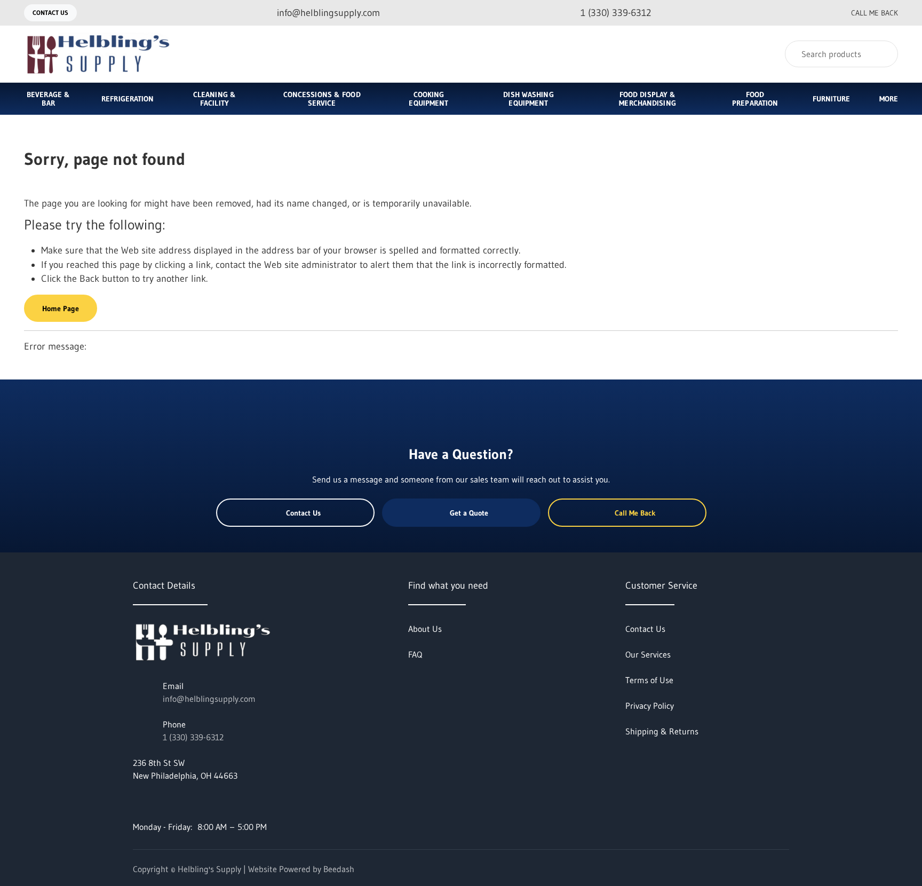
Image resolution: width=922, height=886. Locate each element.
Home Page (60, 308)
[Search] (883, 54)
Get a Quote (469, 513)
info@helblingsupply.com (209, 698)
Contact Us (50, 13)
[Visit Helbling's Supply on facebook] (137, 801)
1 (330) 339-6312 (193, 737)
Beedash (338, 869)
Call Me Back (874, 13)
